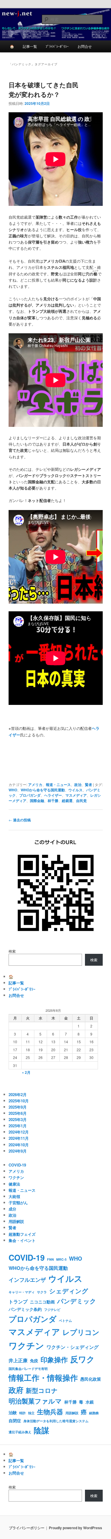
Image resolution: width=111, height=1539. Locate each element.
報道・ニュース (58, 784)
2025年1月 (18, 1125)
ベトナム (65, 1320)
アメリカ (35, 784)
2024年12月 (19, 1132)
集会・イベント (22, 1240)
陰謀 (41, 1430)
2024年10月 (19, 1144)
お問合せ (85, 46)
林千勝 (53, 800)
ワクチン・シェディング (72, 1347)
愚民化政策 (90, 1379)
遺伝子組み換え (20, 1432)
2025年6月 (18, 1113)
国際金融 (37, 800)
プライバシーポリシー (26, 1527)
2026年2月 (18, 1094)
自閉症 (15, 1420)
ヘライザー (53, 795)
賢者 (88, 784)
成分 (12, 1209)
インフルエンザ (27, 1280)
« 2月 (26, 1072)
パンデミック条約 (25, 1309)
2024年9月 (18, 1151)
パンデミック (76, 1300)
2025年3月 (18, 1119)
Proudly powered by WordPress (75, 1527)
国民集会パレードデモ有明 (28, 1368)
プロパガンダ (30, 795)
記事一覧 (30, 46)
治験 (13, 1412)
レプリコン (80, 1332)
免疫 (34, 1360)
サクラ (42, 1292)
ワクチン (16, 1177)
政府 (16, 1390)
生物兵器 (50, 1411)
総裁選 (67, 800)
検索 (12, 951)
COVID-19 (17, 1165)
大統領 (14, 1196)
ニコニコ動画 (42, 1302)
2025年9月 (18, 1107)
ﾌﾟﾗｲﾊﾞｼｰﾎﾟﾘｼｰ (57, 46)
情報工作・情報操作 (43, 1377)
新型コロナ (42, 1390)
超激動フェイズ (22, 1234)
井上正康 (18, 1360)
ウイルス (75, 790)
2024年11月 (19, 1138)
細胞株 (94, 1413)
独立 (31, 1413)
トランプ (18, 1301)
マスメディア (76, 795)
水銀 (90, 1402)
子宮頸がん (18, 1202)
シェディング (68, 1290)
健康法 (14, 1184)
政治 (77, 784)
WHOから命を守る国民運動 (43, 790)
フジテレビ (52, 1309)
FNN (50, 1259)
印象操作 (54, 1359)
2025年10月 (19, 1101)
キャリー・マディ (22, 1292)
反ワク (82, 1359)
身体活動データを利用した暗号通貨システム (56, 1421)
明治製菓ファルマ (35, 1401)
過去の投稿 (20, 820)
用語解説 (16, 1221)
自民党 (81, 800)
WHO (13, 790)
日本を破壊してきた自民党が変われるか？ (43, 89)
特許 (22, 1413)
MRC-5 (61, 1259)
